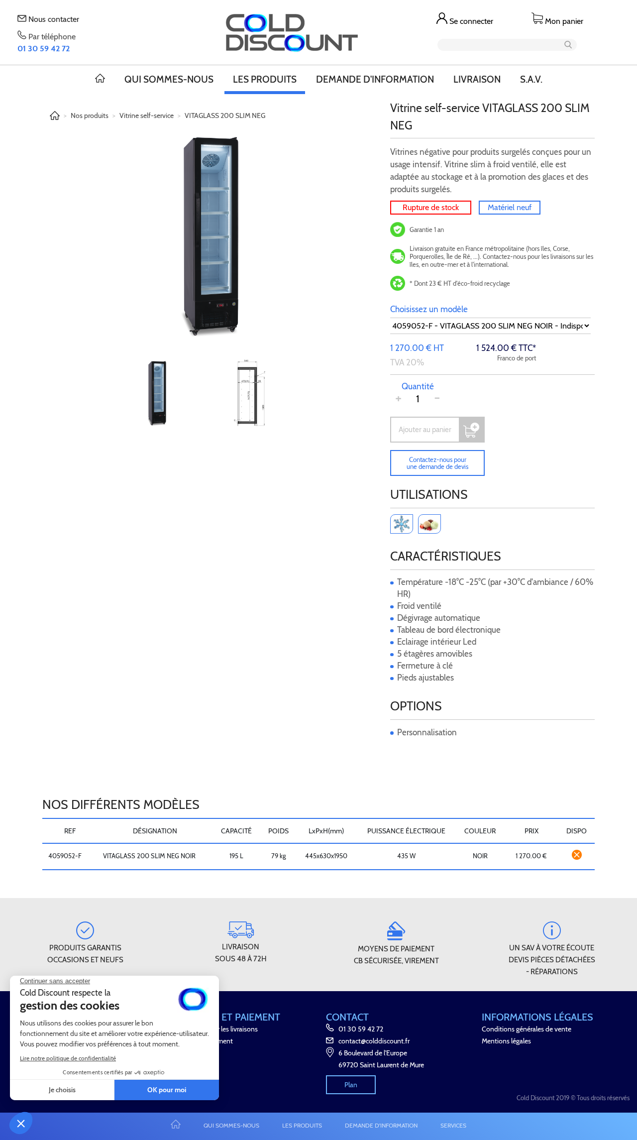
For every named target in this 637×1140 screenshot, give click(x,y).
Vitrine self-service (146, 115)
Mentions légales (506, 1040)
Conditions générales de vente (526, 1029)
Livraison (477, 79)
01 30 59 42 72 (360, 1029)
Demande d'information (375, 79)
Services (453, 1125)
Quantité (418, 386)
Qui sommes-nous (168, 79)
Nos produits (89, 115)
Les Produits (265, 79)
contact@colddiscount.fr (374, 1040)
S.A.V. (531, 79)
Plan (350, 1084)
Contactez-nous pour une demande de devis (437, 463)
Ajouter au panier (425, 429)
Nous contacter (52, 19)
